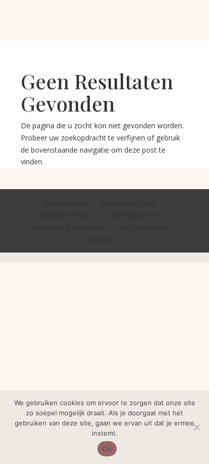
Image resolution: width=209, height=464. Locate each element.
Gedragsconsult (135, 215)
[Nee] (196, 427)
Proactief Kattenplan (69, 227)
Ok (107, 449)
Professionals (143, 227)
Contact (99, 239)
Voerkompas (66, 202)
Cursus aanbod (128, 202)
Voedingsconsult (64, 215)
